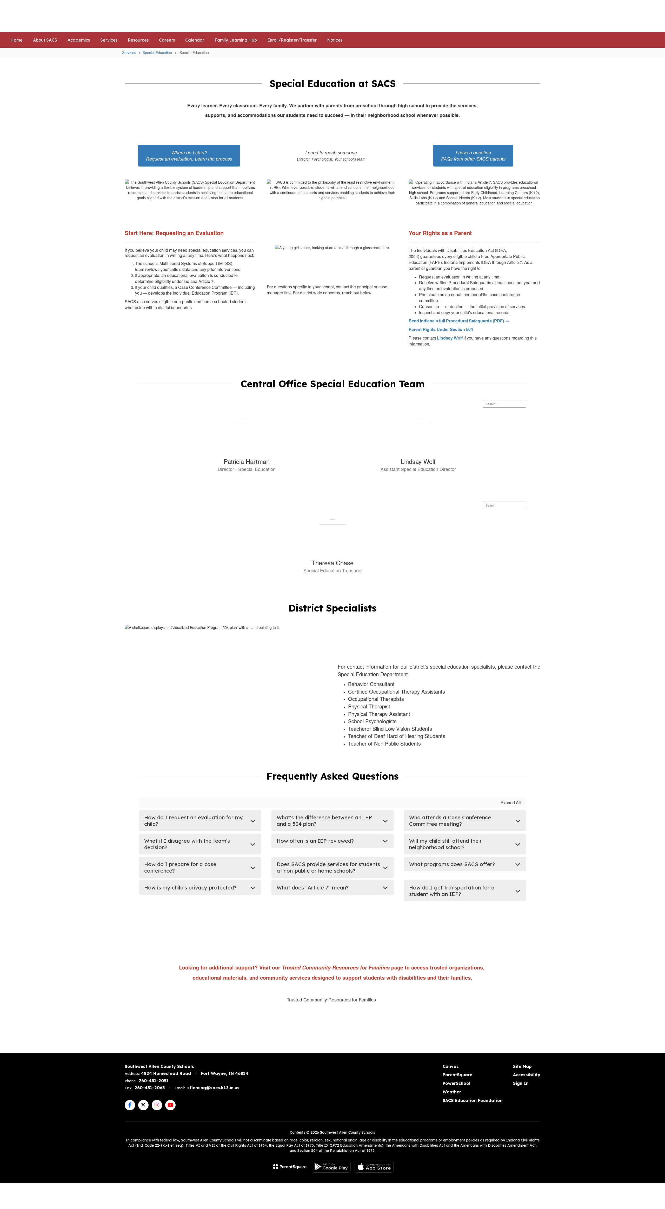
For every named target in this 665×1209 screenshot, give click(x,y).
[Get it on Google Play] (331, 1167)
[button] (569, 16)
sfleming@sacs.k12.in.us (213, 1087)
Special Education (157, 52)
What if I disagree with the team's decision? (187, 844)
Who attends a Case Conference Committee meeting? (450, 820)
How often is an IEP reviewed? (315, 841)
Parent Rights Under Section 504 (441, 329)
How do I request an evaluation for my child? (193, 820)
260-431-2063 (150, 1087)
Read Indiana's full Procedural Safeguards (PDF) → (459, 321)
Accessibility (526, 1074)
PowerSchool (456, 1083)
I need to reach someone (331, 155)
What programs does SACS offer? (452, 864)
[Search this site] (652, 16)
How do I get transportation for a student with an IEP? (452, 890)
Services (129, 52)
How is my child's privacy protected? (190, 887)
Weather (452, 1091)
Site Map (522, 1066)
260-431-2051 (154, 1080)
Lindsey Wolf (450, 338)
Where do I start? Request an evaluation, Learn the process (189, 155)
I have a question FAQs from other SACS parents (473, 155)
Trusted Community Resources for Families (331, 999)
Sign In (521, 1083)
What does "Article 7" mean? (313, 887)
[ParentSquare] (290, 1167)
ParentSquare (457, 1074)
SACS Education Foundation (473, 1100)
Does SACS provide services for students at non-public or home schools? (328, 867)
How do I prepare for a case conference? (180, 867)
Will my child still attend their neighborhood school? (445, 844)
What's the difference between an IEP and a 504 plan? (324, 820)
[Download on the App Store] (374, 1167)
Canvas (451, 1066)
